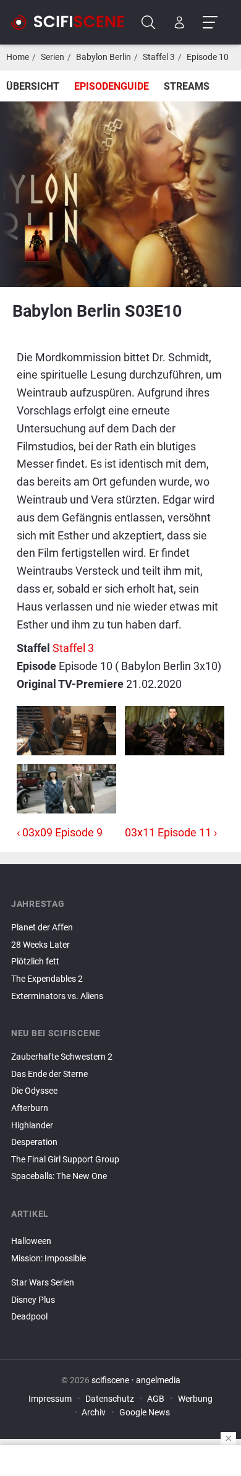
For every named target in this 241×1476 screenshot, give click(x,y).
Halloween (31, 1241)
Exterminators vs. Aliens (57, 996)
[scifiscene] (73, 22)
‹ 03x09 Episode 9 (60, 832)
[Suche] (149, 22)
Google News (144, 1412)
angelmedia (158, 1380)
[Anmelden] (179, 22)
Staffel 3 (159, 57)
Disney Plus (33, 1300)
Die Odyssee (34, 1091)
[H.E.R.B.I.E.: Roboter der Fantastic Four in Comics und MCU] (120, 1231)
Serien (52, 57)
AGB (155, 1399)
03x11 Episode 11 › (171, 832)
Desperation (34, 1142)
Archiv (94, 1412)
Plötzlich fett (35, 961)
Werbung (195, 1399)
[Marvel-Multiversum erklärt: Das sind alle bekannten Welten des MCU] (120, 1269)
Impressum (50, 1399)
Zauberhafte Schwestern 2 (61, 1057)
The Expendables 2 (47, 979)
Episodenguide (111, 86)
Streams (186, 86)
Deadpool (29, 1316)
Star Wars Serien (42, 1282)
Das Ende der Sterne (49, 1074)
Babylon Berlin (103, 57)
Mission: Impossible (48, 1258)
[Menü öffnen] (210, 22)
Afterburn (29, 1108)
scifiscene (110, 1380)
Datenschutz (109, 1399)
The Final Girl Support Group (65, 1159)
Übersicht (32, 86)
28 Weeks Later (40, 945)
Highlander (32, 1125)
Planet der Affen (42, 927)
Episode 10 (208, 57)
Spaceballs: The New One (59, 1176)
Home (17, 57)
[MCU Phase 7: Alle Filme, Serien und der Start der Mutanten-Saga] (120, 1272)
